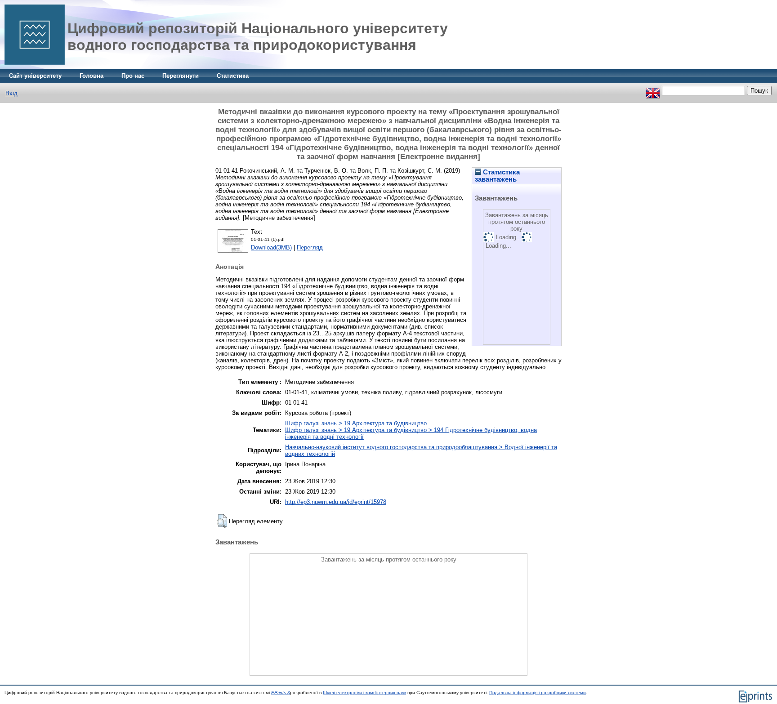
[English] (653, 90)
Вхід (11, 93)
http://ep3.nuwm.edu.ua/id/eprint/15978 (335, 502)
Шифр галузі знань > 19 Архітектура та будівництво (356, 423)
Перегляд (310, 247)
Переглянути (180, 75)
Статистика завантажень (497, 176)
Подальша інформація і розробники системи (537, 692)
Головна (91, 75)
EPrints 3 (280, 692)
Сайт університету (35, 75)
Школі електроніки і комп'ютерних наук (364, 692)
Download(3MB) (271, 247)
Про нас (132, 75)
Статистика (233, 75)
